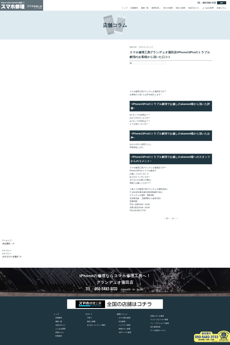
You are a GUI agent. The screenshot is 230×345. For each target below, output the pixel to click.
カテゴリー (7, 254)
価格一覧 (145, 8)
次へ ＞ (175, 218)
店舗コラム (221, 8)
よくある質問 (208, 8)
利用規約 (58, 336)
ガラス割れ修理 (124, 318)
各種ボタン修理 (124, 329)
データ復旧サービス (157, 330)
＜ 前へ (167, 218)
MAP (221, 2)
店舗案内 (134, 8)
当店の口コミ (194, 8)
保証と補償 (180, 8)
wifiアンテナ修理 (125, 332)
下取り (89, 318)
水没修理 (122, 321)
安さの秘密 (168, 8)
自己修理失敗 (155, 327)
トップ (124, 8)
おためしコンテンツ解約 (96, 325)
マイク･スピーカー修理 (159, 319)
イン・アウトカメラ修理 (159, 323)
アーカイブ (7, 240)
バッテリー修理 (124, 325)
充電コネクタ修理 (157, 316)
